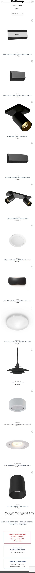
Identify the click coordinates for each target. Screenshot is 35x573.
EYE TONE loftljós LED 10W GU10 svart (17, 506)
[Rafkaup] (17, 1)
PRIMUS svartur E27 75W (17, 383)
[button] (2, 2)
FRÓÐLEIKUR (13, 524)
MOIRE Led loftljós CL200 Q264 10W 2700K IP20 (17, 342)
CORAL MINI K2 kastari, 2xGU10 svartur (17, 218)
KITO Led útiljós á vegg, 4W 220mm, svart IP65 (17, 177)
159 (28, 513)
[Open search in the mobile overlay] (29, 1)
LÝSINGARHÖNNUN (26, 522)
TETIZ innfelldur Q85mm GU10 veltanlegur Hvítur (17, 465)
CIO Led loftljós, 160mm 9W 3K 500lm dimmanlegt (17, 259)
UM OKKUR (5, 522)
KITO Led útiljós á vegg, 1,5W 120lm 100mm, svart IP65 (17, 95)
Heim (14, 5)
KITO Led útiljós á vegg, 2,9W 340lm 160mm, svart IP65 (17, 54)
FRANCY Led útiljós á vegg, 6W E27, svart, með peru (17, 301)
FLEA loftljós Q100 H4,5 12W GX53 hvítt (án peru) (17, 424)
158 (24, 513)
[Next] (32, 513)
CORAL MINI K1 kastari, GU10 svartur (17, 136)
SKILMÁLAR (22, 524)
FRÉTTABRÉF (14, 522)
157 (20, 513)
